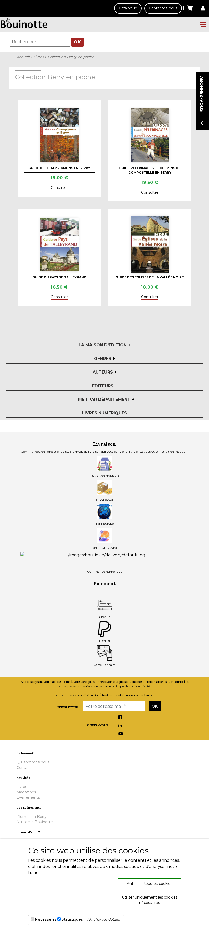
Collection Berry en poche (71, 57)
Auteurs (105, 372)
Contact (24, 767)
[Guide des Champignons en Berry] (59, 135)
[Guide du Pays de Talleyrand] (59, 244)
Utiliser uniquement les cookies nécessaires (149, 900)
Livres (38, 57)
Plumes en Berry (32, 816)
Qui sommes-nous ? (35, 762)
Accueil (23, 57)
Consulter (59, 187)
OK (77, 42)
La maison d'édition (104, 345)
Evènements (28, 797)
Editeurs (104, 386)
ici (152, 695)
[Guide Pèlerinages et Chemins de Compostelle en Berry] (150, 135)
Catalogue (128, 8)
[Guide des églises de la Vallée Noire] (150, 244)
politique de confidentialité (131, 686)
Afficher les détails (103, 919)
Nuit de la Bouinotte (35, 822)
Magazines (26, 792)
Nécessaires (45, 919)
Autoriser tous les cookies (149, 883)
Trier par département (104, 399)
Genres (104, 358)
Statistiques (72, 919)
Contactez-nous (163, 8)
